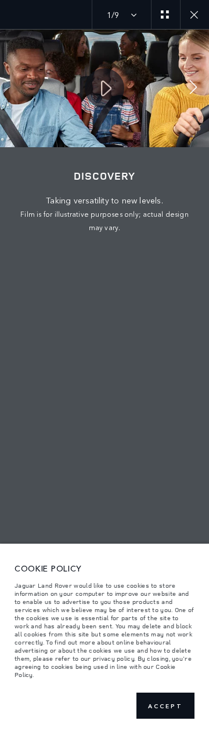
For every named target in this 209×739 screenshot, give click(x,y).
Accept (165, 706)
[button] (193, 88)
